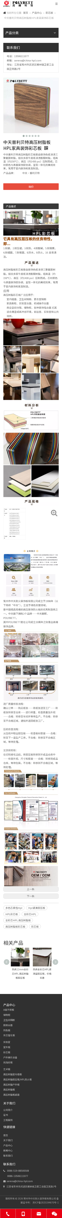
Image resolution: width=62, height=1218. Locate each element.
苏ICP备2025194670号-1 (46, 1202)
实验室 (6, 1042)
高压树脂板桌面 (11, 1094)
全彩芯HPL (30, 914)
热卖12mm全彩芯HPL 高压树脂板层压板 (20, 973)
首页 (5, 1135)
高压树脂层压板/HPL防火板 (17, 1079)
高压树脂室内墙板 (12, 1074)
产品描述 (11, 206)
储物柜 (6, 1014)
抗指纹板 (8, 1062)
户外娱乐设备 (10, 1057)
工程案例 (8, 1120)
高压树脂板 (9, 1089)
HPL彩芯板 (11, 914)
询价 (31, 187)
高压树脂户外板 (11, 1084)
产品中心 (8, 1145)
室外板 (6, 1047)
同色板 (6, 1030)
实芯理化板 (9, 1035)
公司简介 (8, 1110)
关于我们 (8, 1140)
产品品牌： (9, 173)
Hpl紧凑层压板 (36, 908)
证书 (5, 1114)
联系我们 (8, 1155)
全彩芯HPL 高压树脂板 (18, 920)
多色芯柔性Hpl (13, 908)
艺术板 (6, 1069)
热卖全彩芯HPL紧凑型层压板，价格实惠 (42, 973)
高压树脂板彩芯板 (15, 926)
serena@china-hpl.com (27, 60)
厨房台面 (8, 1025)
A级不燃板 (8, 1009)
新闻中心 (8, 1150)
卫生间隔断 (9, 1020)
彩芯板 (35, 926)
